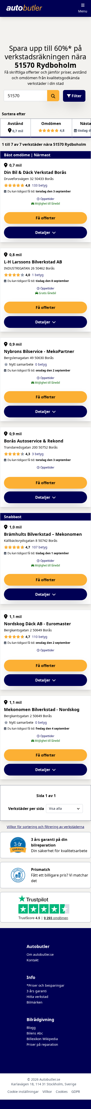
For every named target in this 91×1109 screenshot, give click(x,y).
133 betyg (39, 185)
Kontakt (32, 960)
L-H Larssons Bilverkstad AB (33, 262)
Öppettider (47, 199)
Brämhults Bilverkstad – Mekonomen (43, 534)
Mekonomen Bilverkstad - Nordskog (41, 709)
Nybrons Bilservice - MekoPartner (39, 351)
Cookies (62, 1091)
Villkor (47, 1091)
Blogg (31, 1027)
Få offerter (45, 218)
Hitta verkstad (37, 996)
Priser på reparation (42, 1044)
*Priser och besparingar (45, 985)
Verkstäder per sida (26, 808)
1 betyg (38, 275)
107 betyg (39, 547)
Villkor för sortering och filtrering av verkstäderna (45, 826)
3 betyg (38, 454)
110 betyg (39, 636)
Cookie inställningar (23, 1091)
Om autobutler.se (40, 954)
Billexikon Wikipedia (42, 1039)
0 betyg (41, 364)
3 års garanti (37, 991)
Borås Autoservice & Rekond (33, 441)
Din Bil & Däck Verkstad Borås (35, 172)
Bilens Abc (35, 1033)
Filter (76, 95)
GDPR (75, 1091)
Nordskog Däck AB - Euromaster (37, 623)
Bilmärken (34, 1002)
